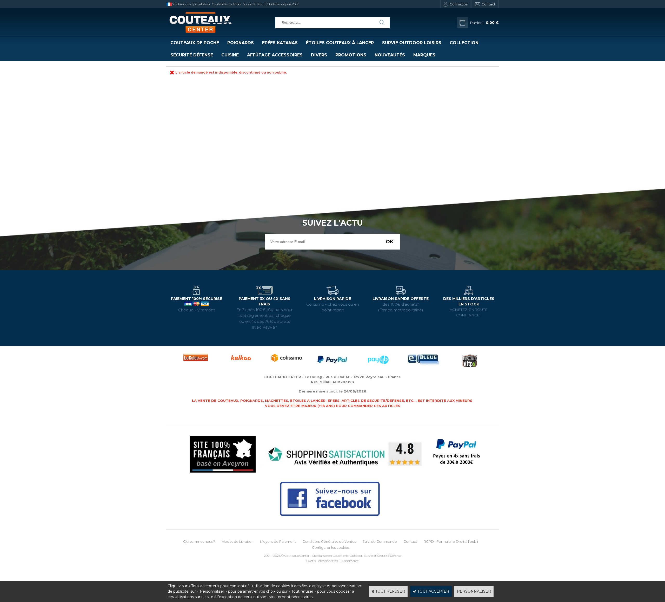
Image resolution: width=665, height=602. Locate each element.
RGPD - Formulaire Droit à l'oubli (451, 541)
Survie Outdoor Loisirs (411, 42)
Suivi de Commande (379, 541)
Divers (319, 55)
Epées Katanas (280, 42)
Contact (488, 4)
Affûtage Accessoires (275, 55)
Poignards (240, 42)
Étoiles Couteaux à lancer (340, 42)
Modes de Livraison (238, 541)
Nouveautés (390, 55)
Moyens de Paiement (278, 541)
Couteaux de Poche (194, 42)
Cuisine (230, 55)
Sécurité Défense (191, 55)
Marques (424, 55)
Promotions (350, 55)
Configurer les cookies (330, 547)
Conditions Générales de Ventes (329, 541)
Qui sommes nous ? (199, 541)
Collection (464, 42)
